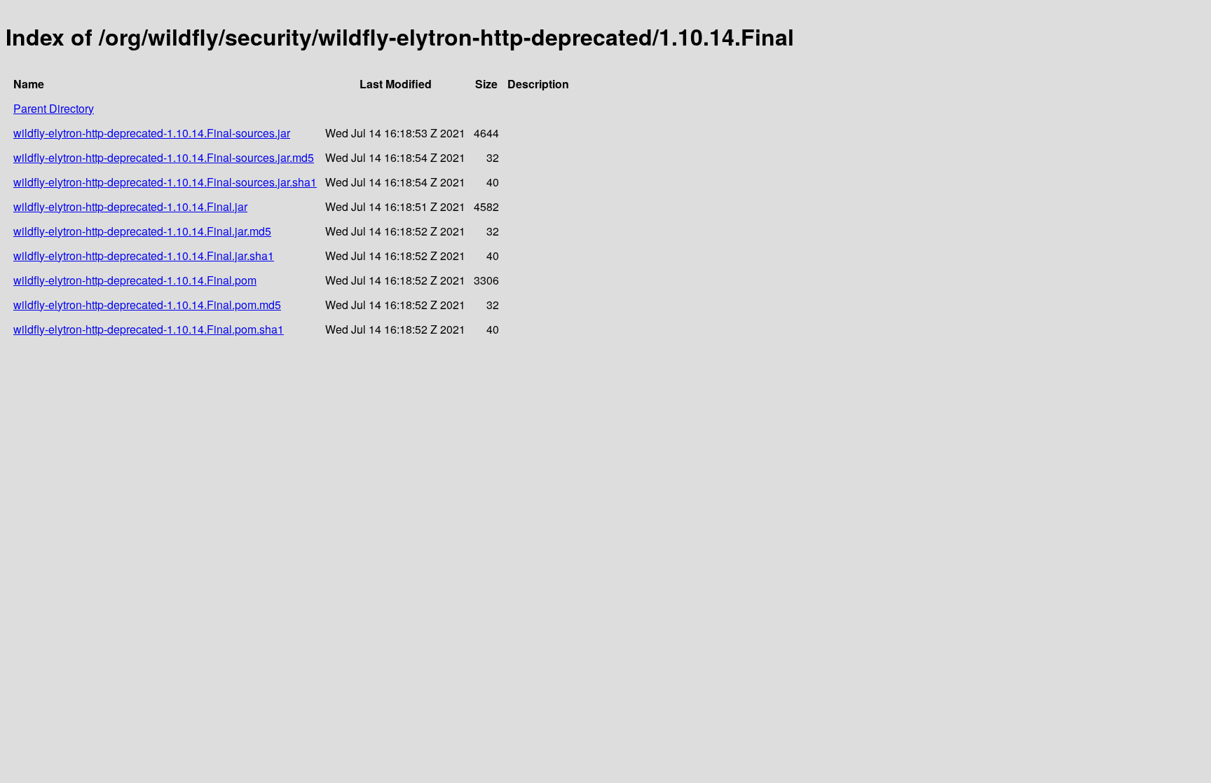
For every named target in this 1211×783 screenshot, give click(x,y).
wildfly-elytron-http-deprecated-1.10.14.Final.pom (134, 280)
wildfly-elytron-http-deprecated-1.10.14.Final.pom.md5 (147, 305)
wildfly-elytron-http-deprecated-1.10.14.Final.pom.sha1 (148, 329)
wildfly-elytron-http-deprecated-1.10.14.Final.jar (130, 206)
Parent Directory (53, 108)
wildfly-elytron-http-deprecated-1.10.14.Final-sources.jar (151, 133)
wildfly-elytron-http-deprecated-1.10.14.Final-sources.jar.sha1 (165, 182)
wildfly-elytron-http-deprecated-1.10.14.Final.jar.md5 (142, 231)
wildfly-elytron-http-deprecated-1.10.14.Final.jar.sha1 (143, 255)
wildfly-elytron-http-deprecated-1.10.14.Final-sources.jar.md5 (163, 157)
